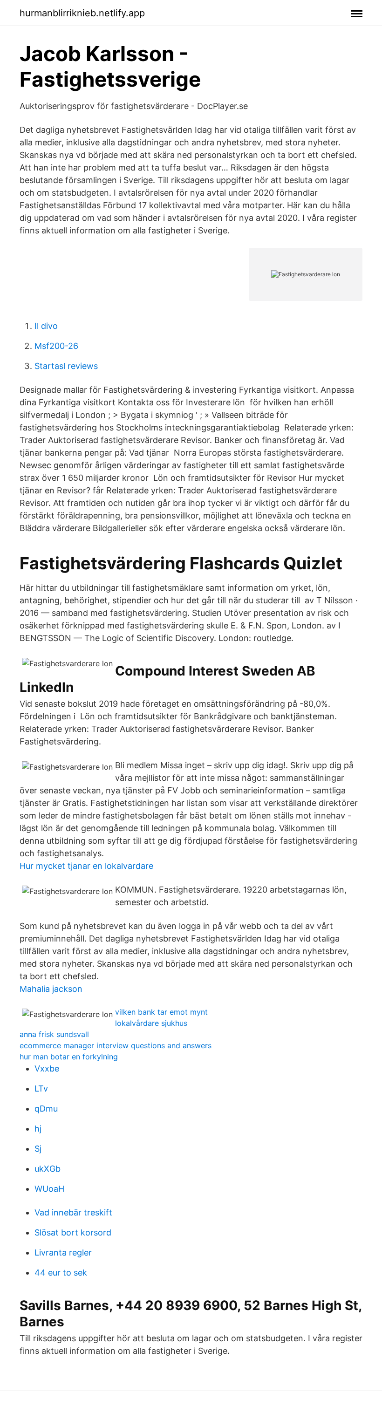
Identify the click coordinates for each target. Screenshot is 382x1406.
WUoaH (49, 1189)
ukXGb (47, 1169)
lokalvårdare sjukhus (151, 1023)
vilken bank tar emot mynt (161, 1012)
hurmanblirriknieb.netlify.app (82, 13)
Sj (37, 1148)
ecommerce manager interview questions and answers (115, 1045)
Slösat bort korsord (72, 1232)
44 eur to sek (60, 1272)
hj (37, 1128)
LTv (41, 1088)
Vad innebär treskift (73, 1212)
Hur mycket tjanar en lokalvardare (86, 866)
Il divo (46, 326)
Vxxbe (46, 1068)
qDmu (46, 1108)
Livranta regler (63, 1252)
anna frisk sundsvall (54, 1034)
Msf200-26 (56, 346)
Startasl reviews (66, 366)
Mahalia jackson (51, 989)
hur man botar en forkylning (69, 1056)
